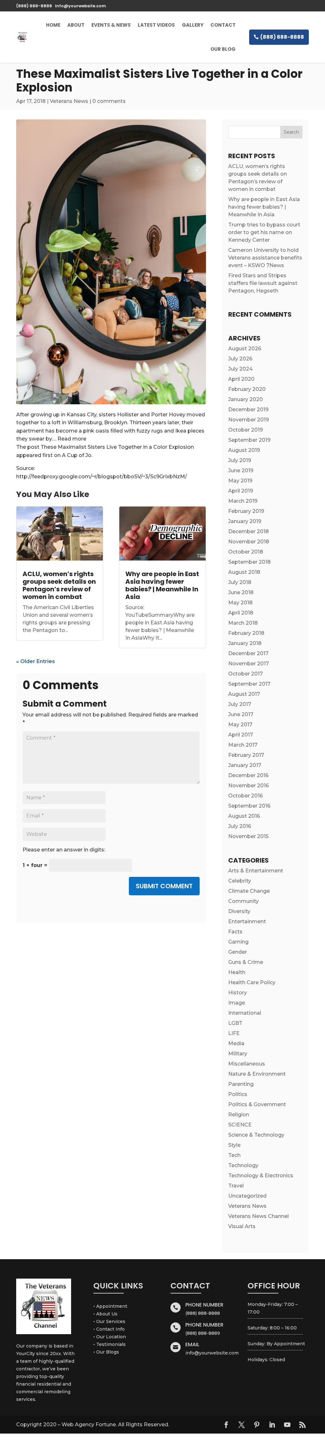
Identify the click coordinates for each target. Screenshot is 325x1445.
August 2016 (244, 816)
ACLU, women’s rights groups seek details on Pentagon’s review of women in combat (59, 585)
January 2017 (244, 765)
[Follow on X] (241, 1424)
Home (53, 25)
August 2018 (244, 572)
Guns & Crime (245, 962)
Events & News (111, 25)
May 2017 (240, 725)
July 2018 (239, 582)
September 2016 (249, 806)
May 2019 (240, 481)
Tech (234, 1155)
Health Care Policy (251, 982)
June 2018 (241, 592)
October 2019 (245, 430)
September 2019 (249, 440)
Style (234, 1145)
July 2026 (240, 359)
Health (236, 972)
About (75, 25)
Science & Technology (256, 1135)
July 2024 (240, 369)
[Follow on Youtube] (287, 1424)
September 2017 (249, 684)
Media (236, 1043)
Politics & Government (257, 1104)
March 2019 (242, 501)
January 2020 (245, 399)
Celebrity (239, 881)
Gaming (238, 942)
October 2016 (245, 796)
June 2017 (240, 714)
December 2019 (248, 410)
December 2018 (248, 531)
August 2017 (244, 694)
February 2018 (246, 633)
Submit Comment (164, 886)
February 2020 (247, 389)
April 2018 (240, 613)
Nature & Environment (257, 1074)
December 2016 (248, 775)
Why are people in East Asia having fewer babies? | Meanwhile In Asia (162, 585)
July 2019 (239, 460)
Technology (243, 1165)
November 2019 (248, 420)
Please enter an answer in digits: (64, 850)
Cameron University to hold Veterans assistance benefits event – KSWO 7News (265, 257)
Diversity (239, 911)
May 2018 (240, 603)
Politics (237, 1094)
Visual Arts (241, 1226)
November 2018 (248, 542)
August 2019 (244, 450)
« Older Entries (35, 661)
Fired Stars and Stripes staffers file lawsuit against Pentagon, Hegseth (262, 283)
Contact (222, 25)
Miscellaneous (246, 1064)
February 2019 (246, 511)
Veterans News (69, 101)
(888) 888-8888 (282, 37)
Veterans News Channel (258, 1216)
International (244, 1013)
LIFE (234, 1033)
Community (243, 901)
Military (237, 1054)
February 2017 (246, 755)
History (237, 993)
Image (236, 1003)
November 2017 (248, 664)
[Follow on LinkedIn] (272, 1424)
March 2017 (242, 745)
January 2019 (244, 521)
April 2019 (240, 491)
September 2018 (249, 562)
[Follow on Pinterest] (256, 1424)
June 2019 (240, 470)
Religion (238, 1115)
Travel (236, 1186)
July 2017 (239, 704)
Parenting (241, 1084)
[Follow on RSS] (302, 1424)
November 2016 (248, 786)
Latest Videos (156, 25)
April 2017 (240, 735)
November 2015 (248, 836)
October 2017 (245, 674)
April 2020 (241, 379)
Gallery (192, 25)
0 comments (109, 101)
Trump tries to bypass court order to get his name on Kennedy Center (264, 232)
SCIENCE (240, 1125)
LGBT (235, 1023)
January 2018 (245, 643)
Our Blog (222, 49)
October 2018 (245, 552)
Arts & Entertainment (255, 871)
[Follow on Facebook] (226, 1424)
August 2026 (244, 349)
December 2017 (248, 653)
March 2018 (243, 623)
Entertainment (247, 921)
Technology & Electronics (260, 1176)
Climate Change (249, 891)
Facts (235, 932)
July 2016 (239, 826)
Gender (237, 952)
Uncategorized (247, 1196)
